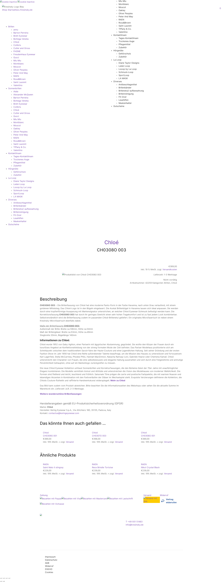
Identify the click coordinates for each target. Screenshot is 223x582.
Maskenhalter (125, 103)
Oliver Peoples (126, 13)
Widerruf (49, 566)
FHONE (17, 51)
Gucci (16, 57)
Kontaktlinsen (119, 35)
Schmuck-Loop (126, 72)
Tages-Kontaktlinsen (128, 38)
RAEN (121, 19)
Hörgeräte (118, 50)
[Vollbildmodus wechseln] (4, 578)
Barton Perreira (20, 32)
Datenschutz (51, 560)
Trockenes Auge (126, 41)
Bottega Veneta (21, 39)
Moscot (122, 7)
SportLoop (124, 75)
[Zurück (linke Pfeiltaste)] (1, 581)
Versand (70, 442)
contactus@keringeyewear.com (64, 413)
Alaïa (15, 91)
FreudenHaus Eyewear (24, 54)
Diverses (117, 81)
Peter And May (126, 16)
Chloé (16, 42)
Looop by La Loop (128, 69)
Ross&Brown (125, 22)
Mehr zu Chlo (117, 380)
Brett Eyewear (20, 36)
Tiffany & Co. (125, 28)
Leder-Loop (124, 66)
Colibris (17, 45)
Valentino (123, 32)
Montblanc (124, 4)
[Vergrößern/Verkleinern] (1, 578)
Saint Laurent (125, 25)
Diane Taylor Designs (129, 62)
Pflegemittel (124, 44)
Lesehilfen (123, 100)
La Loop (117, 59)
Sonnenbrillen (14, 88)
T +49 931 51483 (134, 521)
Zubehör (123, 47)
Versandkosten (169, 269)
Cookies (49, 572)
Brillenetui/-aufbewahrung (131, 90)
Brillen (11, 26)
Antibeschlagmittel (128, 84)
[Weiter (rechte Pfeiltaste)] (4, 581)
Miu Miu (17, 60)
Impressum (50, 556)
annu (15, 29)
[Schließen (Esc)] (9, 578)
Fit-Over (123, 96)
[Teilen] (6, 578)
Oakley (122, 10)
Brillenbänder (125, 87)
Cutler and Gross (21, 48)
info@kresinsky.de (134, 524)
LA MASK (123, 78)
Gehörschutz (125, 53)
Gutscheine (118, 106)
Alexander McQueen (23, 94)
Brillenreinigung (126, 93)
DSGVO (48, 569)
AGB (47, 563)
